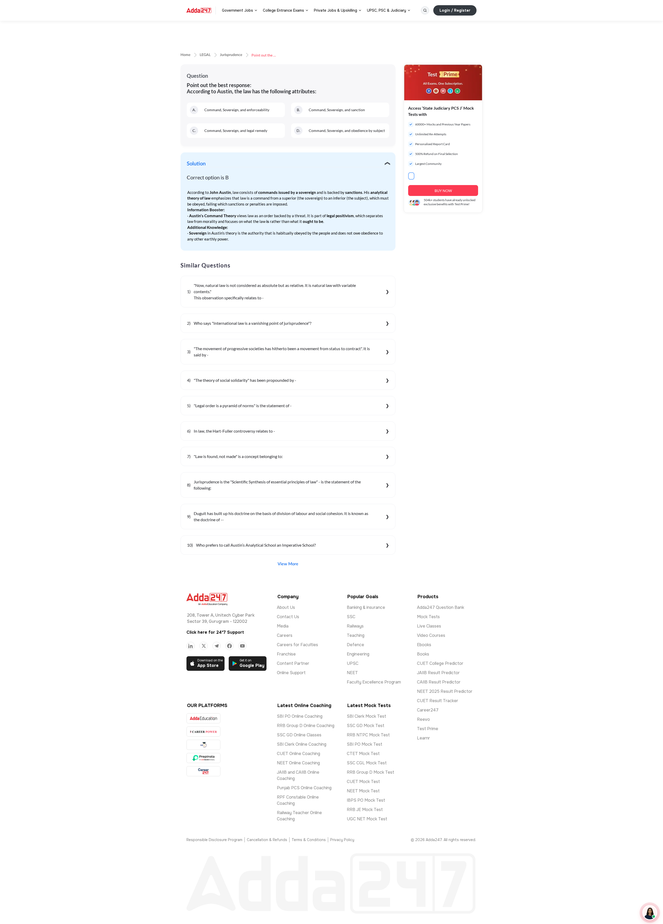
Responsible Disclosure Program (214, 839)
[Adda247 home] (198, 10)
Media (283, 626)
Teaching (355, 635)
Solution (196, 163)
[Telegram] (216, 646)
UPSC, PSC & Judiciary (386, 10)
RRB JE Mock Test (365, 809)
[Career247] (203, 771)
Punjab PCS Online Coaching (304, 788)
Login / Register (454, 10)
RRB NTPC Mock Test (368, 735)
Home (185, 55)
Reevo (423, 719)
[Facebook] (229, 646)
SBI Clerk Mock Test (366, 716)
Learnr (423, 738)
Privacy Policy (342, 839)
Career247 (427, 710)
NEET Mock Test (363, 791)
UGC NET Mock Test (367, 819)
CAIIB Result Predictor (438, 682)
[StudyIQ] (203, 745)
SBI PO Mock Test (364, 744)
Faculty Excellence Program (374, 682)
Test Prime (427, 728)
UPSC (352, 663)
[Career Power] (203, 731)
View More (288, 564)
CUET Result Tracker (437, 700)
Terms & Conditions (309, 839)
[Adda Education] (203, 718)
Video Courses (431, 635)
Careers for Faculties (297, 644)
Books (423, 654)
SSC (351, 616)
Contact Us (288, 616)
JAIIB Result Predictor (438, 672)
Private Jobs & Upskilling (335, 10)
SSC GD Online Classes (299, 735)
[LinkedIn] (190, 646)
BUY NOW (443, 190)
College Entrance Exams (283, 10)
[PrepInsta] (203, 758)
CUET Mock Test (363, 781)
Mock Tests (428, 616)
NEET (352, 672)
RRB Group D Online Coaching (305, 725)
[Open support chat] (649, 912)
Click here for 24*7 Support (215, 632)
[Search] (425, 10)
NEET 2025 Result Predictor (444, 691)
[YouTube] (242, 646)
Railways (355, 626)
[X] (203, 646)
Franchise (286, 654)
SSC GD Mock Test (365, 725)
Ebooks (424, 644)
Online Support (291, 672)
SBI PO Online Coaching (299, 716)
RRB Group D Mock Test (370, 772)
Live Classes (429, 626)
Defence (355, 644)
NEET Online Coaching (298, 763)
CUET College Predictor (440, 663)
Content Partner (293, 663)
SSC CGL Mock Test (367, 763)
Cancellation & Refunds (267, 839)
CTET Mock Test (363, 753)
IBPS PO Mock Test (366, 800)
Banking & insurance (366, 607)
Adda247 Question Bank (440, 607)
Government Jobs (237, 10)
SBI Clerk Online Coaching (301, 744)
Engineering (358, 654)
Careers (284, 635)
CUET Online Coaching (298, 753)
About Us (286, 607)
